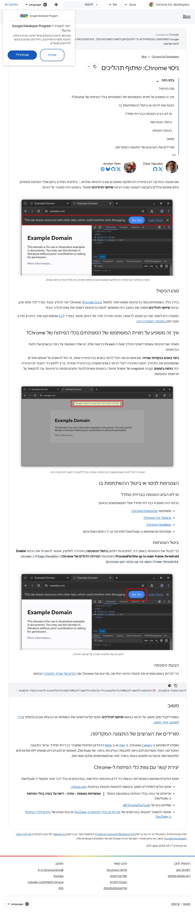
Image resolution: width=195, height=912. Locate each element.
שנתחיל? (22, 55)
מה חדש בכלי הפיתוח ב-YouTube (97, 812)
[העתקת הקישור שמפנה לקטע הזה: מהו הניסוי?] (152, 291)
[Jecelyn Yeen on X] (119, 170)
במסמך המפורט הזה (151, 321)
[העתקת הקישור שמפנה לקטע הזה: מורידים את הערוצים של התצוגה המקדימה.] (86, 734)
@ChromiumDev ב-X (50, 870)
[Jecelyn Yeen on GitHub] (113, 170)
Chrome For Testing (157, 518)
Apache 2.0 (60, 834)
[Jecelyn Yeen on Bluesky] (108, 170)
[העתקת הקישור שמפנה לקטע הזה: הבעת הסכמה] (150, 665)
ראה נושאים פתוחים (179, 876)
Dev (122, 745)
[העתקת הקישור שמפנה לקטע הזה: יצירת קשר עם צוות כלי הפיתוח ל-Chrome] (90, 768)
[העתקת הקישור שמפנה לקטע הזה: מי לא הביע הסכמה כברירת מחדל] (117, 495)
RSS (61, 888)
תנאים (186, 904)
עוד (114, 4)
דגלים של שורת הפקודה (60, 674)
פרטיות (175, 904)
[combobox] (82, 4)
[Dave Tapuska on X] (160, 170)
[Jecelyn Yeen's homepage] (103, 170)
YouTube (58, 876)
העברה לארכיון (118, 882)
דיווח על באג (183, 870)
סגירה (52, 55)
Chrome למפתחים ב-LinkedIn (45, 882)
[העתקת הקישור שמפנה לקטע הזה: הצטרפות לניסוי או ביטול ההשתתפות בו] (95, 483)
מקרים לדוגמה (118, 876)
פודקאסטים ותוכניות (115, 888)
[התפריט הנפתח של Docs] (124, 4)
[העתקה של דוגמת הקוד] (176, 686)
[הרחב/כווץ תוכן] (157, 81)
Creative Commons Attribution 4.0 (115, 834)
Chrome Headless (158, 525)
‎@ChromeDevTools (136, 805)
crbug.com (79, 787)
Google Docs (92, 302)
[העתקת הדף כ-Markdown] (94, 66)
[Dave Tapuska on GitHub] (155, 170)
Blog (186, 16)
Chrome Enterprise (144, 511)
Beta (108, 745)
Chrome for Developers (165, 56)
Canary (147, 745)
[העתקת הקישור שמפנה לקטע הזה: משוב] (164, 706)
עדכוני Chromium (116, 870)
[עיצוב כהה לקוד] (170, 686)
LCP (62, 316)
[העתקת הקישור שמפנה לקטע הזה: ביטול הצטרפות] (149, 543)
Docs (132, 4)
